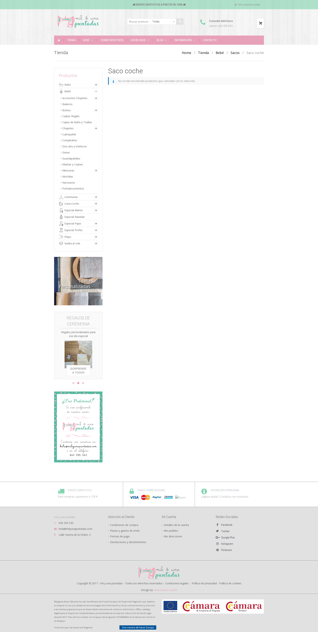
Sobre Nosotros (112, 40)
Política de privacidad (204, 583)
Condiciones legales (177, 583)
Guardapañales (71, 158)
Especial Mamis (73, 210)
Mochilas (67, 176)
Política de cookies (230, 583)
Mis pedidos (171, 530)
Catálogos (138, 40)
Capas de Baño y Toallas (77, 122)
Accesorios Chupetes (74, 98)
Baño (67, 84)
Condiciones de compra (124, 525)
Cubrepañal (69, 134)
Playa (67, 236)
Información (183, 40)
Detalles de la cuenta (176, 525)
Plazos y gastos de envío (125, 530)
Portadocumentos (73, 188)
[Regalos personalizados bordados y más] (59, 40)
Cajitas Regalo (71, 116)
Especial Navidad (74, 217)
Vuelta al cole (72, 243)
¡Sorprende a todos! (78, 370)
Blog (160, 40)
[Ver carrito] (260, 23)
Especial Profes (73, 230)
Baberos (67, 104)
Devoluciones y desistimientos (128, 542)
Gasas (66, 152)
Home (186, 52)
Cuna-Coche (71, 203)
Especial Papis (72, 223)
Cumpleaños (69, 140)
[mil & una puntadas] (159, 572)
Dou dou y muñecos (74, 146)
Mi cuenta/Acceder (249, 4)
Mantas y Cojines (72, 164)
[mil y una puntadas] (78, 21)
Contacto (210, 40)
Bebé (86, 40)
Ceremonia (70, 197)
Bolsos (66, 110)
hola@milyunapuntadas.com (75, 529)
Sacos (235, 52)
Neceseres (68, 182)
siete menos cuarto (165, 590)
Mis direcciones (173, 536)
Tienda (71, 40)
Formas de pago (120, 536)
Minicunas (68, 170)
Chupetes (68, 128)
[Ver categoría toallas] (78, 281)
